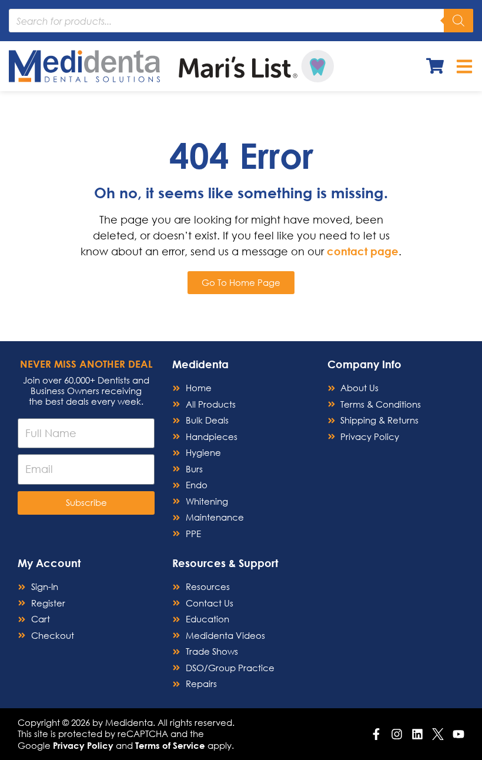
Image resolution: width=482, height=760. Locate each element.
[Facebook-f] (376, 734)
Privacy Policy (83, 745)
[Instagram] (397, 734)
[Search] (458, 20)
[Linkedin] (417, 734)
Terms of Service (170, 745)
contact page (363, 251)
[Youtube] (458, 734)
